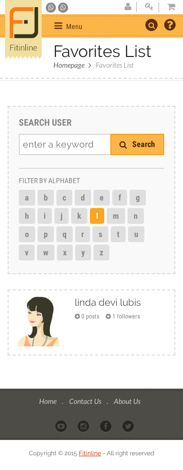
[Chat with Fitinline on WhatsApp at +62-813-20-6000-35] (51, 7)
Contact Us (86, 401)
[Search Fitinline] (151, 25)
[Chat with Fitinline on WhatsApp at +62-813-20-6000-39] (63, 7)
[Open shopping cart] (168, 7)
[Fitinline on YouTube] (61, 426)
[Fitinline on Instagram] (84, 426)
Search (142, 144)
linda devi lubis (108, 302)
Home (48, 401)
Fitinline (90, 453)
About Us (127, 401)
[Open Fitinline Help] (169, 26)
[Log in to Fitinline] (149, 7)
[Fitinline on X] (129, 426)
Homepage (68, 65)
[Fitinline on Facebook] (106, 426)
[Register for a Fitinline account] (127, 7)
